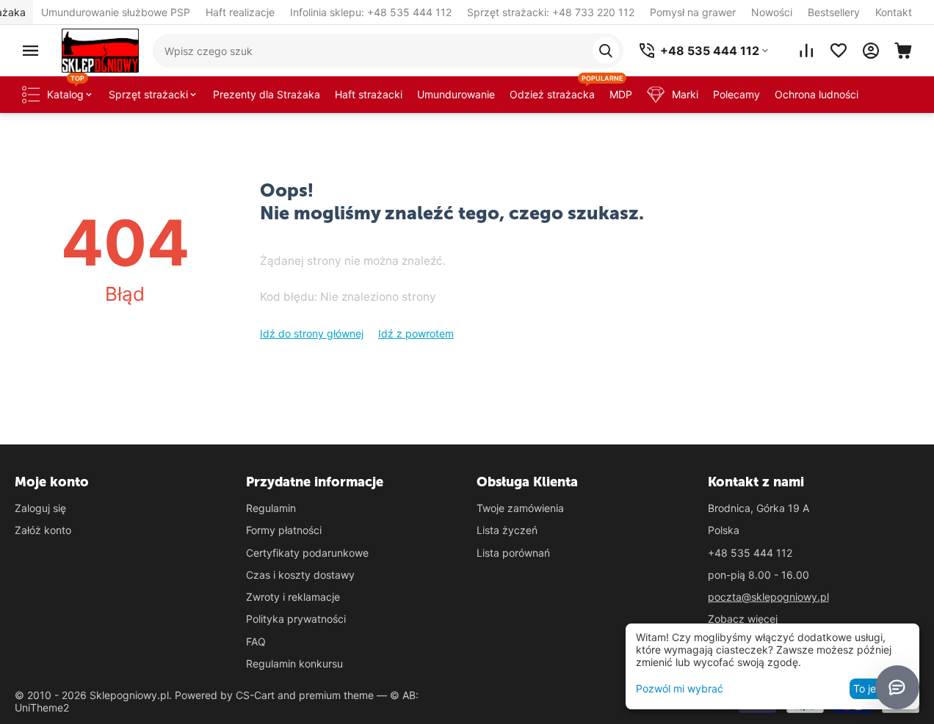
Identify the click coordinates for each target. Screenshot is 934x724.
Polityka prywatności (296, 619)
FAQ (256, 641)
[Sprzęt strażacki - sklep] (100, 49)
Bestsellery (834, 12)
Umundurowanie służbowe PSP (115, 12)
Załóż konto (43, 530)
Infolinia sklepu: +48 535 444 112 (371, 12)
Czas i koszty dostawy (300, 574)
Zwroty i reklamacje (293, 596)
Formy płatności (284, 530)
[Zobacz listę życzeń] (838, 50)
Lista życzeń (507, 530)
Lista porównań (513, 552)
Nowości (771, 12)
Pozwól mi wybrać (679, 688)
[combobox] (388, 50)
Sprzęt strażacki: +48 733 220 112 (550, 12)
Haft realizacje (240, 12)
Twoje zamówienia (520, 508)
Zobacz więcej (743, 619)
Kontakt (893, 12)
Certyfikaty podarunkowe (307, 552)
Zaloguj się (40, 508)
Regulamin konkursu (294, 663)
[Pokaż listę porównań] (806, 50)
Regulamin (271, 508)
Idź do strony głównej (311, 333)
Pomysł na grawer (693, 12)
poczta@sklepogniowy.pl (768, 596)
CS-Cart (255, 695)
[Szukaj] (606, 50)
